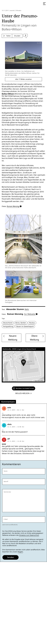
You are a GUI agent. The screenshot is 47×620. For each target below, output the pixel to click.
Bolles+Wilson (8, 94)
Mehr (27, 309)
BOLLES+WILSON (22, 393)
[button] (23, 362)
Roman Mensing (13, 206)
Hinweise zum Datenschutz (29, 535)
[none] (23, 388)
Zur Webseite (29, 314)
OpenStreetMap (39, 380)
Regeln (20, 552)
